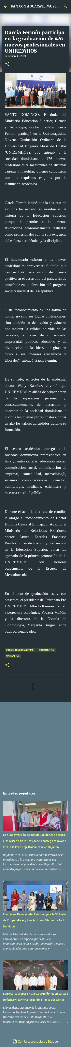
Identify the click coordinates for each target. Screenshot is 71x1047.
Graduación (46, 650)
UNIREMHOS (13, 655)
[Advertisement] (35, 743)
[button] (7, 64)
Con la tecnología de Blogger (38, 1041)
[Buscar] (65, 6)
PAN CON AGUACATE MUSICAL (36, 6)
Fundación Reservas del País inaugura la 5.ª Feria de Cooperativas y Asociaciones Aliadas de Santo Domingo (34, 920)
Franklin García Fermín (20, 650)
